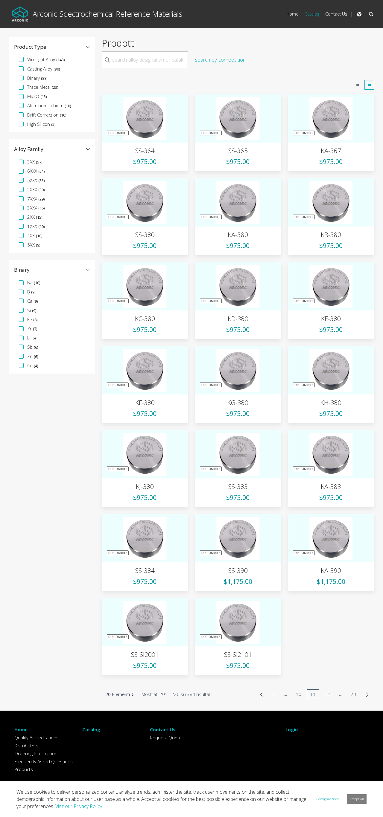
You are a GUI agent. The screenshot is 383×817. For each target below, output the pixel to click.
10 (300, 695)
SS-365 (238, 150)
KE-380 (331, 318)
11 (314, 695)
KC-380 (145, 318)
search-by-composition (220, 59)
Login (291, 729)
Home (21, 729)
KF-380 (145, 402)
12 (329, 695)
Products (23, 769)
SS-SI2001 (145, 654)
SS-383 (238, 486)
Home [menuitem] (292, 14)
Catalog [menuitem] (312, 14)
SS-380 (145, 234)
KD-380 (238, 318)
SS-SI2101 (238, 654)
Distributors (26, 746)
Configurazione (328, 799)
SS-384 (145, 570)
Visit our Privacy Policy (78, 806)
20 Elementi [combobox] (117, 694)
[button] (52, 46)
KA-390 (331, 570)
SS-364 (145, 150)
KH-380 (330, 402)
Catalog (91, 729)
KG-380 (237, 402)
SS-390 (238, 570)
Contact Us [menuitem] (336, 14)
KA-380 (238, 234)
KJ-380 (145, 486)
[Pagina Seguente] (367, 694)
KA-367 (331, 150)
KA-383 (331, 486)
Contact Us (162, 729)
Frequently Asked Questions (43, 761)
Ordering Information (35, 753)
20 (355, 695)
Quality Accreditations (36, 737)
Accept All (356, 799)
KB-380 (331, 234)
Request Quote (166, 737)
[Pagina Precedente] (261, 694)
